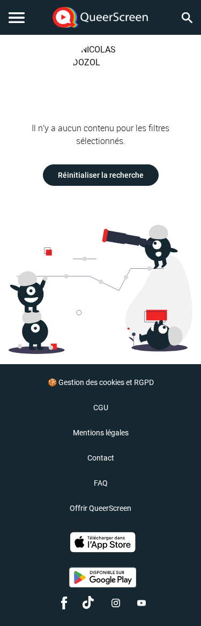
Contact (100, 458)
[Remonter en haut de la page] (177, 598)
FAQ (101, 483)
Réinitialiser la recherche (101, 175)
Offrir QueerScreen (100, 508)
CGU (100, 407)
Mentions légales (101, 432)
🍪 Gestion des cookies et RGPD (101, 382)
